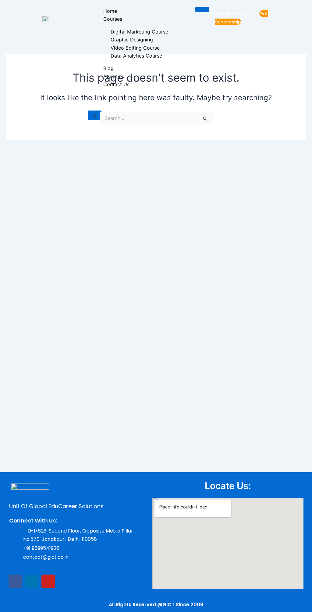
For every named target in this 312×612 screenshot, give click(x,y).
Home (110, 11)
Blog (108, 68)
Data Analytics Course (136, 56)
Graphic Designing (132, 40)
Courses (112, 19)
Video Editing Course (135, 48)
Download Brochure (236, 14)
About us (113, 76)
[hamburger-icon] (202, 9)
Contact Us (116, 84)
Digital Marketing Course (139, 32)
